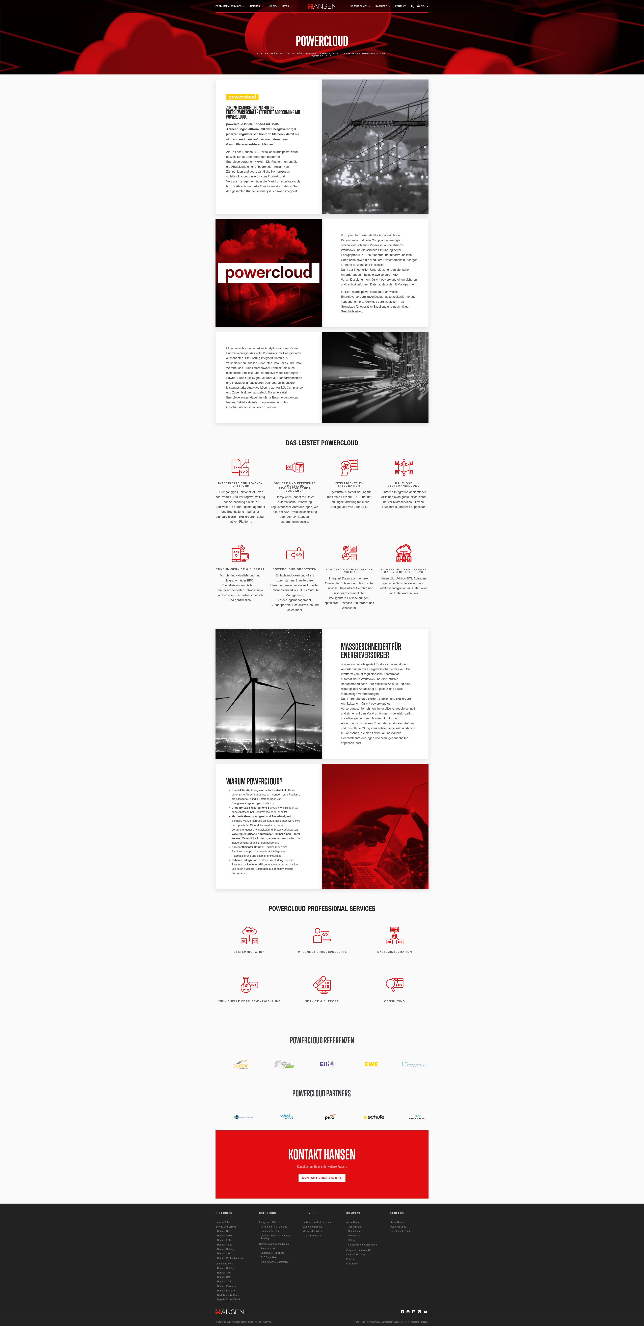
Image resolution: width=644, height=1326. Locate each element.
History (351, 1240)
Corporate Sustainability (359, 1250)
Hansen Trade (224, 1244)
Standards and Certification (362, 1244)
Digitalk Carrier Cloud (228, 1299)
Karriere (381, 6)
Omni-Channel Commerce (275, 1261)
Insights (255, 6)
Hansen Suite (223, 1222)
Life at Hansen (397, 1222)
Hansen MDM (224, 1235)
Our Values (354, 1231)
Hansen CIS (223, 1231)
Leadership (354, 1235)
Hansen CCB (224, 1281)
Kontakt (400, 6)
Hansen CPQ (224, 1253)
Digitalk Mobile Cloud (228, 1295)
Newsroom (352, 1263)
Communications (224, 1263)
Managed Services (313, 1231)
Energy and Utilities (226, 1226)
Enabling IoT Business (272, 1252)
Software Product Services (317, 1222)
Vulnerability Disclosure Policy (396, 1321)
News (285, 6)
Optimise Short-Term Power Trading (275, 1237)
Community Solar (270, 1231)
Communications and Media (274, 1243)
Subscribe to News (419, 1321)
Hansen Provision (226, 1286)
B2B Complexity (269, 1257)
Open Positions (398, 1226)
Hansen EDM (224, 1240)
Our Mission (354, 1226)
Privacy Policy (373, 1321)
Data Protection (312, 1235)
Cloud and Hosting (312, 1226)
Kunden (272, 6)
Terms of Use (359, 1321)
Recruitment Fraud (400, 1231)
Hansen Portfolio (226, 1290)
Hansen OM (223, 1277)
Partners (350, 1259)
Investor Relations (355, 1254)
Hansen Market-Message (230, 1258)
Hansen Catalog (225, 1249)
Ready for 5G (268, 1248)
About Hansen (353, 1222)
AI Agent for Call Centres (274, 1226)
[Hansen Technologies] (230, 1311)
